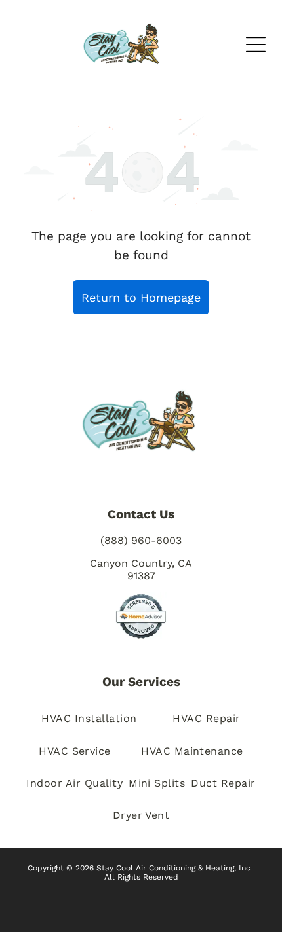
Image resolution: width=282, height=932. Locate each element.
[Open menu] (256, 44)
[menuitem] (88, 718)
